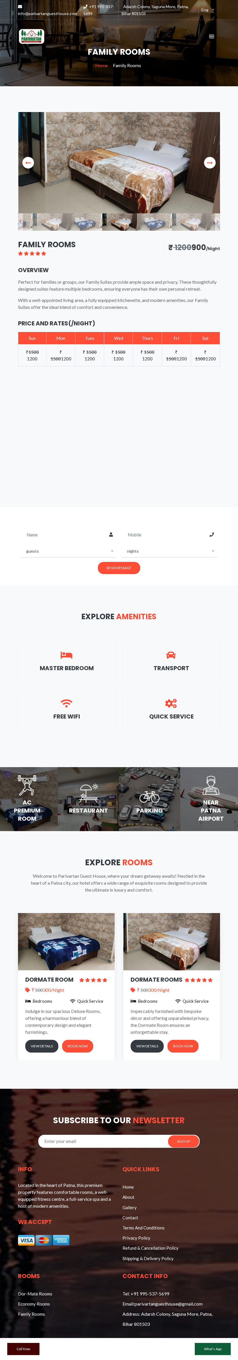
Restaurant (88, 811)
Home (101, 65)
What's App (212, 1349)
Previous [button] (28, 162)
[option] (119, 162)
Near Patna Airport (211, 810)
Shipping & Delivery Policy (148, 1258)
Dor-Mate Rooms (35, 1293)
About (128, 1197)
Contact (130, 1217)
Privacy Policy (136, 1237)
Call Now (23, 1349)
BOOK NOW (106, 1046)
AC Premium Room (27, 810)
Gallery (129, 1207)
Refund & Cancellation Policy (150, 1248)
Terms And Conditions (143, 1227)
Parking (149, 811)
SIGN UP (183, 1141)
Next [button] (210, 162)
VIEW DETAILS (70, 1046)
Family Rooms (31, 1314)
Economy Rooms (34, 1303)
